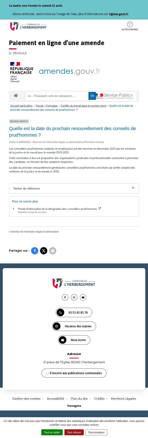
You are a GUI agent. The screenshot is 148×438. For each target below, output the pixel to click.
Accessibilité (55, 398)
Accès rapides (130, 29)
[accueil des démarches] (16, 95)
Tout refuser (74, 432)
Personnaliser (96, 432)
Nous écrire (78, 340)
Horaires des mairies (78, 326)
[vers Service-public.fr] (113, 96)
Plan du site (79, 398)
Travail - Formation (47, 105)
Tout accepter (52, 432)
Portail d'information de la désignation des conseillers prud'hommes (58, 208)
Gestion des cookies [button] (26, 398)
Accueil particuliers (21, 105)
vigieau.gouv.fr (118, 14)
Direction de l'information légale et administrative (35, 231)
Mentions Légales (123, 398)
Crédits (99, 398)
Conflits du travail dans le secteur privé (84, 105)
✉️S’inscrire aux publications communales (74, 373)
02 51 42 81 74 (78, 312)
